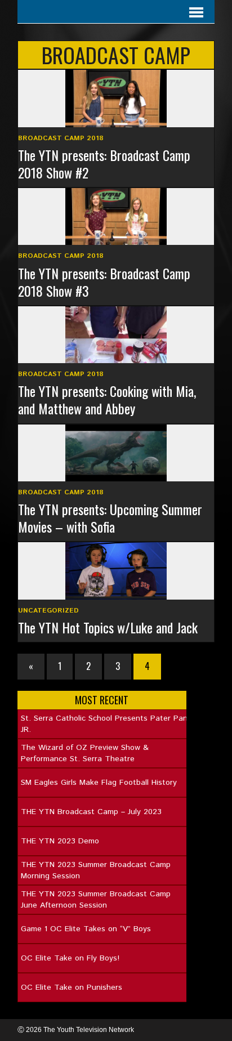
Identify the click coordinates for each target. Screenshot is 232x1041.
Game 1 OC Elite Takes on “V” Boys (86, 929)
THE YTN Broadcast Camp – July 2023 (91, 811)
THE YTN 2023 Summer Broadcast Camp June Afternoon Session (96, 899)
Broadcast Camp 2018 (61, 138)
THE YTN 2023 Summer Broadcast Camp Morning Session (96, 870)
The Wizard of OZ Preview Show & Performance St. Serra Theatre (85, 753)
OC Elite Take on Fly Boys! (70, 958)
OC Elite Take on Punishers (71, 987)
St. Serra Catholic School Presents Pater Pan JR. (104, 724)
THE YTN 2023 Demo (60, 841)
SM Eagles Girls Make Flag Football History (99, 782)
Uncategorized (48, 610)
